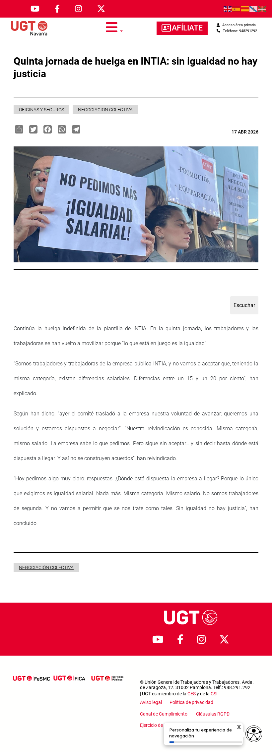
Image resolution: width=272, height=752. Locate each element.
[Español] (236, 9)
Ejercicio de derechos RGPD (168, 725)
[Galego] (253, 9)
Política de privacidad (191, 702)
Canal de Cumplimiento (164, 714)
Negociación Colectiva (46, 567)
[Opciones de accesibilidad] (253, 733)
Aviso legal (151, 702)
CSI (214, 693)
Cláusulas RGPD (213, 714)
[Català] (245, 9)
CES (191, 693)
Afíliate (187, 28)
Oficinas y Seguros (41, 109)
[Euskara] (262, 9)
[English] (228, 9)
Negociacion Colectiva (105, 109)
